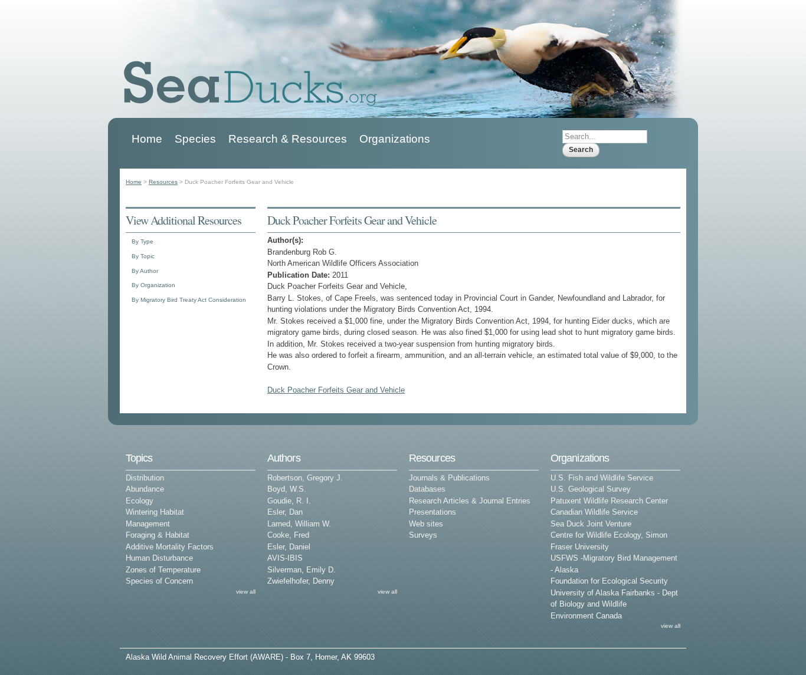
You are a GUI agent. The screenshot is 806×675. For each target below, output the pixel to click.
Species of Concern (159, 581)
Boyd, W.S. (286, 489)
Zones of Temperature (163, 569)
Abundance (145, 489)
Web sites (426, 523)
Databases (427, 489)
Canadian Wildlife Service (594, 512)
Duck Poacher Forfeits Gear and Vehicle (336, 390)
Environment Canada (586, 615)
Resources (163, 182)
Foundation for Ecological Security (609, 581)
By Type (142, 241)
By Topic (143, 256)
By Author (145, 271)
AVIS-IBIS (285, 558)
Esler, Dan (285, 512)
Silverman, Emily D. (301, 569)
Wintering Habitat (155, 512)
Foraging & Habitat (157, 535)
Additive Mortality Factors (170, 546)
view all (245, 591)
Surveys (423, 535)
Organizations (394, 139)
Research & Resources (287, 139)
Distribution (145, 477)
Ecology (139, 500)
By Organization (153, 285)
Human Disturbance (159, 558)
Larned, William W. (299, 523)
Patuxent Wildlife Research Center (609, 500)
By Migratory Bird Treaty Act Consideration (189, 300)
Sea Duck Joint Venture (591, 523)
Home (147, 139)
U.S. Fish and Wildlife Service (602, 477)
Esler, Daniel (288, 546)
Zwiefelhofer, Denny (301, 581)
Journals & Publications (449, 477)
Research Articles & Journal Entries (469, 500)
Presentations (432, 512)
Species (195, 139)
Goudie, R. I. (289, 500)
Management (148, 523)
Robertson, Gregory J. (305, 477)
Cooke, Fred (288, 535)
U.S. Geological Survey (591, 489)
